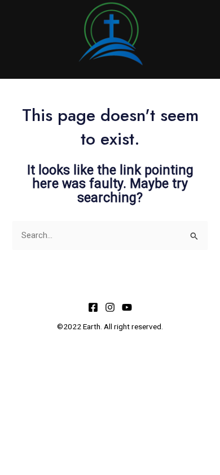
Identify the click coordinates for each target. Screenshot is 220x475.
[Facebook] (93, 307)
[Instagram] (110, 307)
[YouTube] (127, 307)
